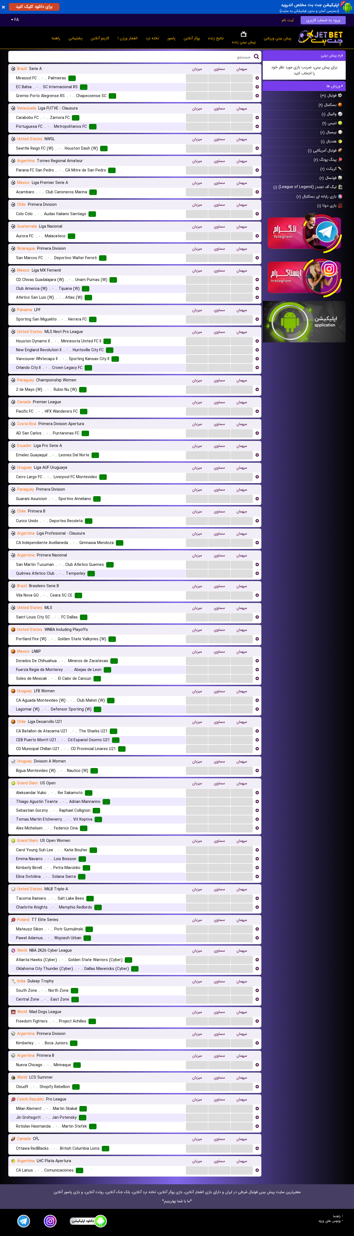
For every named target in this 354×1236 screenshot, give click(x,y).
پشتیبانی (75, 38)
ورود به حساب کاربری (323, 20)
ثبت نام (288, 20)
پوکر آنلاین (192, 38)
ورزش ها (334, 86)
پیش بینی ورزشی (277, 38)
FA (16, 20)
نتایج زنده (216, 38)
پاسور (171, 38)
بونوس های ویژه (330, 1221)
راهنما (56, 38)
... (197, 78)
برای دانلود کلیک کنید (34, 6)
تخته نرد (152, 38)
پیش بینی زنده (244, 42)
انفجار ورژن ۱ (127, 38)
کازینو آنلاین (100, 38)
